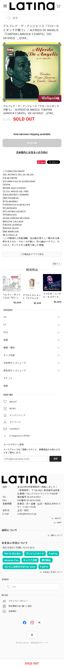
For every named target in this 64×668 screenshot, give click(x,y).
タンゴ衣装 (9, 355)
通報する (56, 264)
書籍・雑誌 (9, 347)
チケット (7, 378)
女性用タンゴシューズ (14, 363)
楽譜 (5, 340)
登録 (55, 459)
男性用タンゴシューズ (14, 370)
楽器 (5, 386)
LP (4, 324)
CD (5, 317)
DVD (5, 332)
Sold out (32, 143)
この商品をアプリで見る (32, 254)
